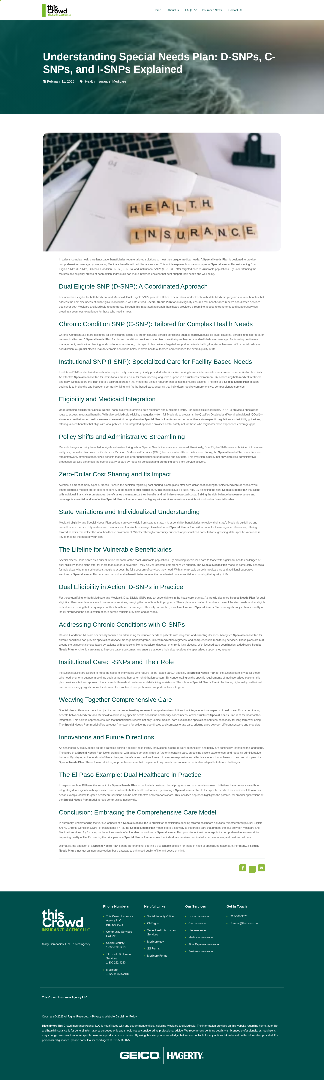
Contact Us (235, 10)
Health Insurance (97, 81)
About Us (173, 10)
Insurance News (212, 10)
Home (157, 10)
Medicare (119, 81)
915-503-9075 (121, 1040)
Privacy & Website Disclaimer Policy (114, 1016)
